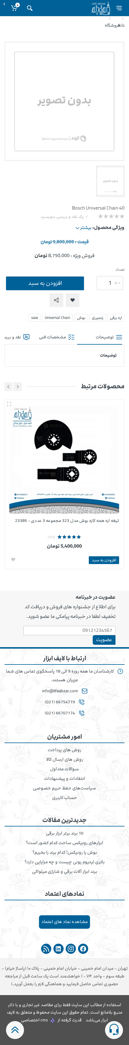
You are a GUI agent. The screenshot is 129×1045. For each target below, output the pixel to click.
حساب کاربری (64, 798)
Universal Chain (57, 318)
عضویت (104, 639)
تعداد (120, 270)
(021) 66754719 (60, 702)
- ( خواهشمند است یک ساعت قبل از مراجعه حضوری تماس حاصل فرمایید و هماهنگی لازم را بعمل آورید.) (65, 976)
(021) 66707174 (60, 713)
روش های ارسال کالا (64, 759)
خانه (122, 25)
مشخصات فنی (53, 337)
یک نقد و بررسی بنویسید (62, 217)
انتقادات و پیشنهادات (64, 778)
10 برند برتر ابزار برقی (64, 833)
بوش (81, 318)
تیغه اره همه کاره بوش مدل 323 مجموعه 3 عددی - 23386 (67, 520)
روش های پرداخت (64, 750)
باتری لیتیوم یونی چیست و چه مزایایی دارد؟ (65, 862)
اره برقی (116, 318)
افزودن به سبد (45, 283)
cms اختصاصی (34, 1020)
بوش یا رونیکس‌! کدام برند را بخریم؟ (64, 852)
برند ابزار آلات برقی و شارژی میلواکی (64, 871)
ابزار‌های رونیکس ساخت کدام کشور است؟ (64, 843)
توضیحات (105, 337)
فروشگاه (112, 25)
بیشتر (85, 227)
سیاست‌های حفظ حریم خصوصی (64, 788)
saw (34, 318)
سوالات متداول (64, 769)
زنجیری (97, 318)
